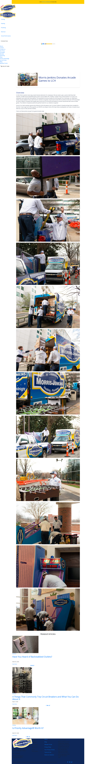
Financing (2, 55)
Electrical (14, 653)
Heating (14, 725)
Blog (1, 57)
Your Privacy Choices (49, 749)
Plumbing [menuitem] (3, 27)
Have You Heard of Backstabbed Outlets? (32, 656)
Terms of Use (47, 752)
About (1, 46)
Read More (14, 664)
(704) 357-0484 (5, 66)
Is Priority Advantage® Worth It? (28, 728)
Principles (2, 52)
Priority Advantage (4, 58)
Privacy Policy (47, 747)
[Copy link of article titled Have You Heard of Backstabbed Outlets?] (33, 665)
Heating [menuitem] (3, 23)
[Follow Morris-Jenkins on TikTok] (72, 762)
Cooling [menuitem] (3, 19)
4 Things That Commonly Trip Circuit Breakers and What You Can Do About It (45, 698)
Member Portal (3, 63)
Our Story (2, 51)
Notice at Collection (49, 755)
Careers (2, 47)
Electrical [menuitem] (3, 31)
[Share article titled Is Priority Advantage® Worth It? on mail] (27, 736)
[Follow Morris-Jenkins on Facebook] (68, 762)
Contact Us (2, 49)
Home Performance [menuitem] (6, 36)
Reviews (2, 54)
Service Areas (3, 60)
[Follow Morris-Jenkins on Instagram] (70, 762)
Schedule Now (4, 41)
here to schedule (46, 2)
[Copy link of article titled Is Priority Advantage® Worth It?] (29, 736)
